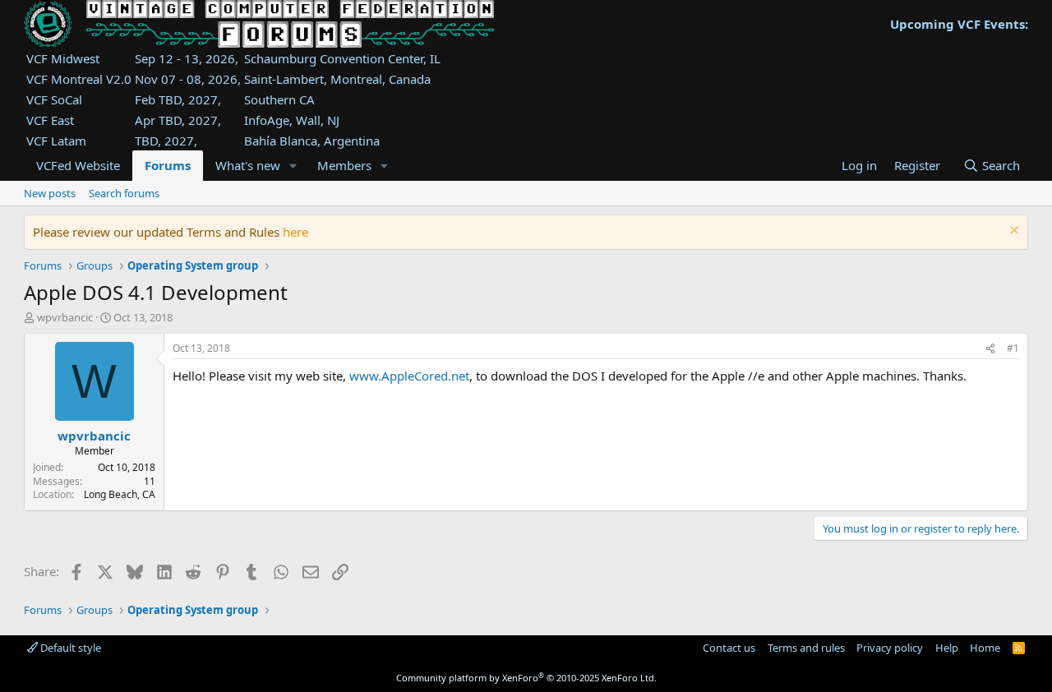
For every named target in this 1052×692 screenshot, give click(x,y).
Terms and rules (806, 647)
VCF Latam (56, 140)
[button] (293, 165)
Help (946, 647)
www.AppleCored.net (409, 375)
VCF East (50, 120)
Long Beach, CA (119, 494)
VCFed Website (78, 165)
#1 (1013, 348)
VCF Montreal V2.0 (79, 79)
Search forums (124, 193)
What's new (247, 165)
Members (344, 165)
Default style (69, 647)
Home (985, 647)
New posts (50, 193)
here (295, 232)
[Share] (990, 348)
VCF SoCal (54, 99)
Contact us (729, 647)
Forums (168, 165)
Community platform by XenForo (526, 677)
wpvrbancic (65, 317)
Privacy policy (889, 647)
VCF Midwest (62, 58)
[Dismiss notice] (1012, 232)
